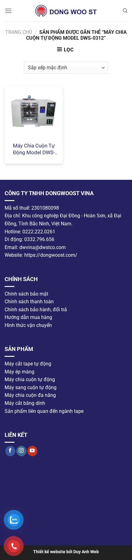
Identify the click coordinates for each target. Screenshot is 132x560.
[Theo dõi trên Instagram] (21, 450)
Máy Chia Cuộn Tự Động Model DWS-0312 (34, 149)
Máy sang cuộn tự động (30, 387)
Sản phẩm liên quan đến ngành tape (44, 411)
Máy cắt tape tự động (28, 364)
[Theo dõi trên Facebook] (10, 450)
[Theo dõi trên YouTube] (32, 450)
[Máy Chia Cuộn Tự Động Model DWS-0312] (34, 112)
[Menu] (8, 10)
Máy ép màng (19, 371)
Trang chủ (18, 32)
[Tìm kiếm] (125, 11)
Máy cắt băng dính (25, 403)
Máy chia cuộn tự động (30, 379)
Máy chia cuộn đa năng (30, 395)
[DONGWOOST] (66, 11)
